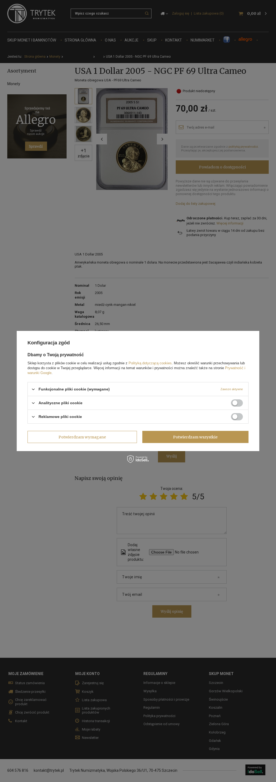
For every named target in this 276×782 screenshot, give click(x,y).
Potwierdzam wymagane (82, 436)
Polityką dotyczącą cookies (150, 363)
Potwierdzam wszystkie (195, 436)
